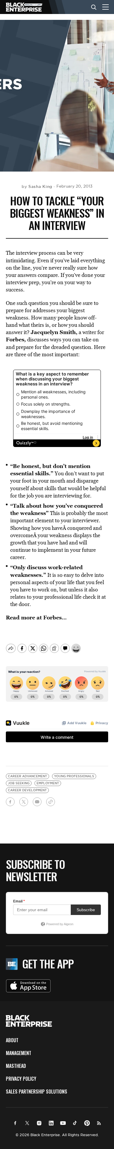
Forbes (15, 339)
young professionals (74, 776)
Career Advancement (27, 776)
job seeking (19, 783)
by (37, 186)
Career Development (27, 790)
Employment (48, 783)
